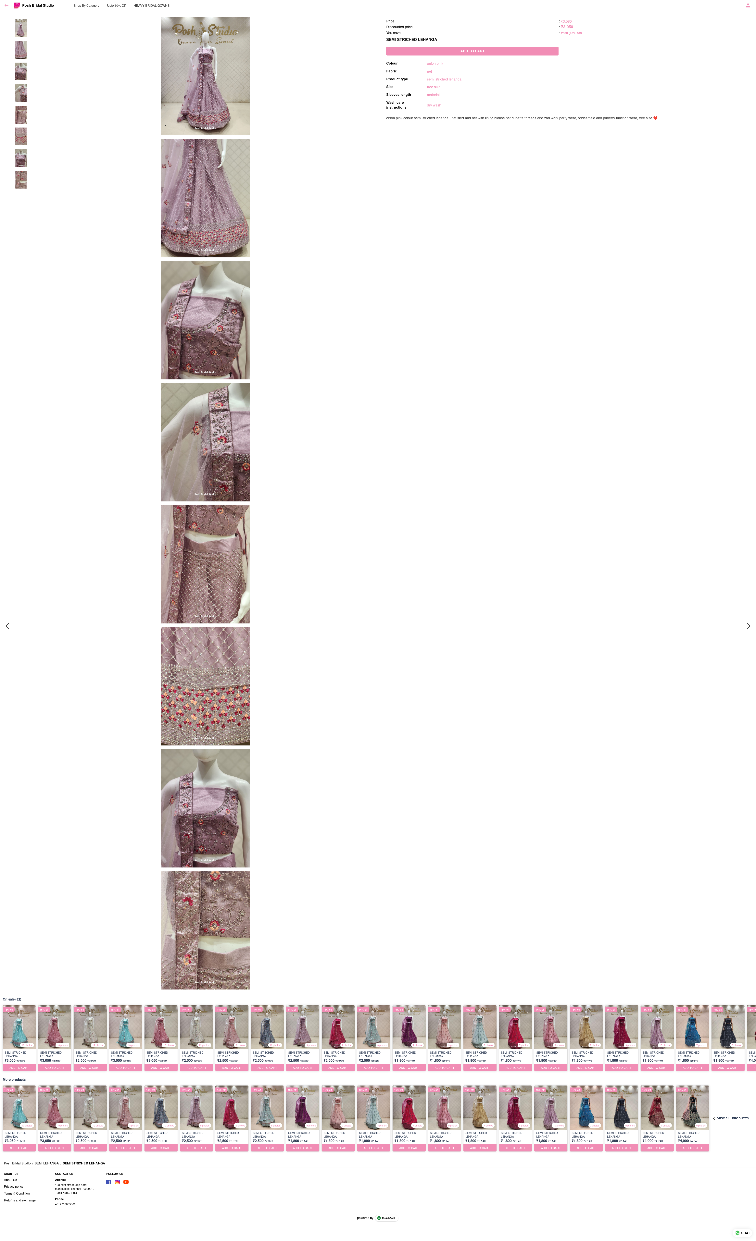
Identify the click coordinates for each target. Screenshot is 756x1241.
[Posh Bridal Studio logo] (17, 5)
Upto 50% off (116, 5)
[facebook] (109, 1182)
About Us (10, 1180)
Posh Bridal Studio (38, 5)
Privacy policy (13, 1186)
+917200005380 (65, 1204)
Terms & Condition (17, 1193)
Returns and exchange (20, 1200)
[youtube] (126, 1182)
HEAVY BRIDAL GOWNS (152, 5)
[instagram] (117, 1182)
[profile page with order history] (748, 5)
